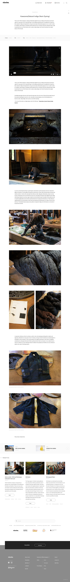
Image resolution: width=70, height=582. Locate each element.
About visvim (27, 557)
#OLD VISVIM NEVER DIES (19, 525)
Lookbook (27, 565)
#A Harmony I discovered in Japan (43, 525)
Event (45, 560)
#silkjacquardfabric (55, 504)
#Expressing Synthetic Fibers (30, 525)
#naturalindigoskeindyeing (41, 37)
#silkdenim (28, 507)
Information (46, 563)
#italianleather (7, 499)
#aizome (27, 37)
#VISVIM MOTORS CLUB (56, 525)
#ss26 (16, 499)
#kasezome (34, 37)
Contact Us (57, 560)
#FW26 (10, 525)
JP (68, 10)
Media (45, 568)
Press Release (39, 565)
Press (45, 565)
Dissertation (27, 560)
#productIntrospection (49, 37)
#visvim (54, 37)
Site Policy (57, 563)
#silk (50, 504)
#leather (12, 499)
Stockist (26, 568)
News (42, 557)
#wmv (39, 507)
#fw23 (30, 37)
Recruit (56, 557)
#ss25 (32, 507)
